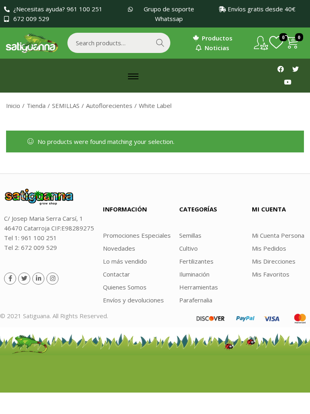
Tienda (36, 105)
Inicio (13, 105)
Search (160, 43)
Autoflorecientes (109, 105)
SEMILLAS (66, 105)
